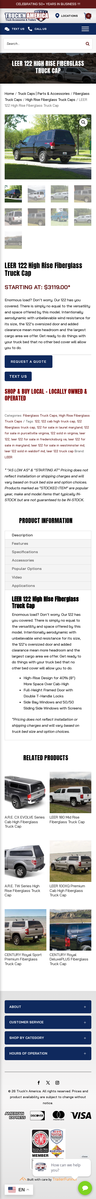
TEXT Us (18, 376)
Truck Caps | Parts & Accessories (44, 93)
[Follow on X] (48, 1082)
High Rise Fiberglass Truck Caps (50, 99)
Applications (23, 585)
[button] (83, 122)
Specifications (25, 551)
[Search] (87, 43)
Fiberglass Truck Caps (40, 415)
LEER (8, 457)
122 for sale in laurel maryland (59, 427)
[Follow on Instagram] (57, 1082)
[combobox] (48, 43)
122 (37, 421)
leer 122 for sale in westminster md (57, 445)
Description (22, 535)
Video (17, 577)
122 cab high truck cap (58, 421)
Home (9, 93)
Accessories (23, 560)
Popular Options (27, 568)
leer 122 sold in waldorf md (25, 451)
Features (20, 543)
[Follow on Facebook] (38, 1082)
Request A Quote (28, 362)
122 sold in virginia (64, 433)
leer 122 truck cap (60, 451)
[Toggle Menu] (85, 29)
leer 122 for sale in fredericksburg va (39, 439)
